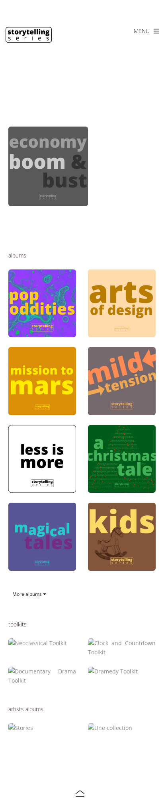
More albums (27, 594)
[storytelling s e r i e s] (29, 39)
